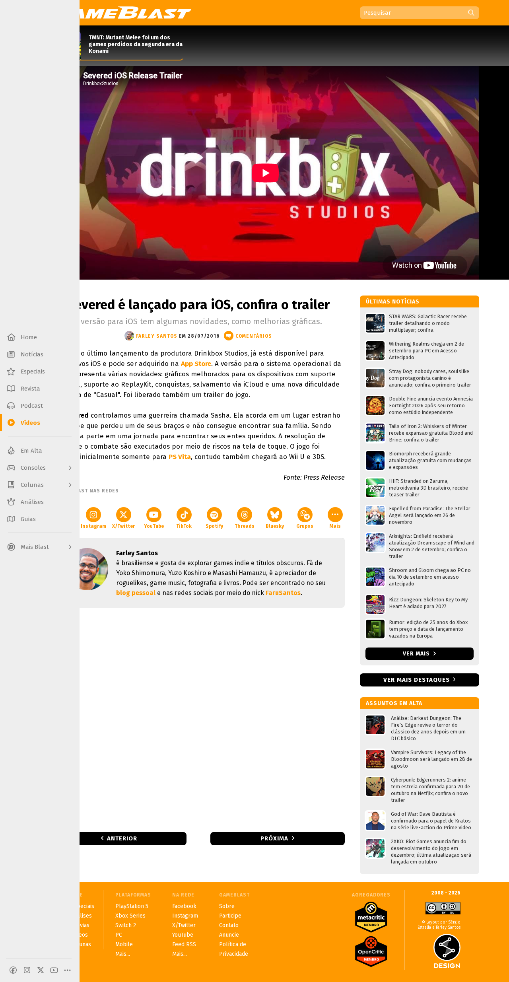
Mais (335, 526)
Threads (244, 526)
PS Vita (180, 457)
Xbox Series (130, 915)
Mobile (124, 944)
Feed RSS (184, 944)
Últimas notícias (393, 301)
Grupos (304, 526)
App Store (196, 364)
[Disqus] (198, 719)
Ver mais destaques (416, 679)
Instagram (93, 526)
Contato (229, 925)
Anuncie (229, 934)
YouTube (154, 526)
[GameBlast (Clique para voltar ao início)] (121, 12)
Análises (81, 915)
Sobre (227, 906)
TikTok (184, 526)
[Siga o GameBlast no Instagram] (27, 970)
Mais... (122, 954)
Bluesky (275, 526)
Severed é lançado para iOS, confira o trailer (198, 305)
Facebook (184, 906)
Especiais (82, 906)
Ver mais (417, 653)
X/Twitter (123, 526)
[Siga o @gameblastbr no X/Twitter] (40, 970)
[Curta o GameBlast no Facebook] (13, 970)
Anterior (122, 838)
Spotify (214, 526)
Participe (230, 915)
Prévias (80, 925)
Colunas (81, 944)
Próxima (274, 838)
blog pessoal (135, 593)
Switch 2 (125, 925)
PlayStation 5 (131, 906)
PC (118, 934)
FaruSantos (283, 593)
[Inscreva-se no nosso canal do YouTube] (54, 970)
